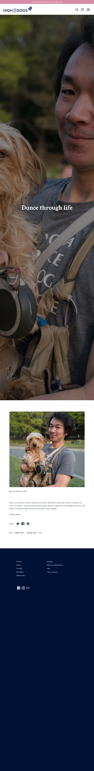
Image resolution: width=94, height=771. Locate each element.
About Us (19, 561)
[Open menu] (88, 9)
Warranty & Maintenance (55, 565)
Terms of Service (52, 572)
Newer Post (32, 533)
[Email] (27, 587)
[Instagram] (23, 587)
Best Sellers (20, 572)
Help (48, 568)
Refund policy (20, 575)
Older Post (19, 533)
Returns (18, 565)
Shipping (50, 561)
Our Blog (19, 568)
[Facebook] (18, 587)
